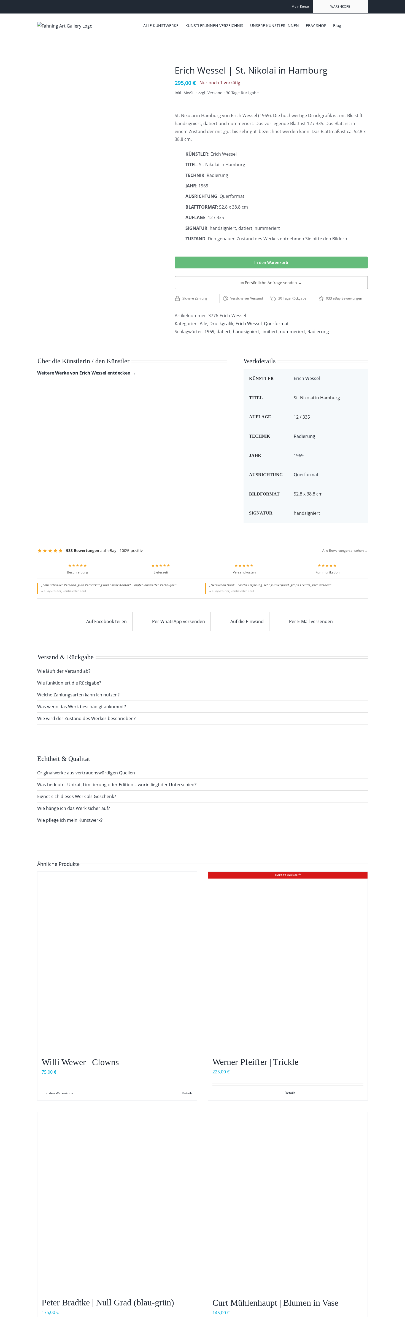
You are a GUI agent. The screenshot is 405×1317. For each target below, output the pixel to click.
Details (187, 1093)
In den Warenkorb (271, 262)
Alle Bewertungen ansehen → (345, 550)
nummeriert (292, 331)
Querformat (276, 324)
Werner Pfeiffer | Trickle (255, 1062)
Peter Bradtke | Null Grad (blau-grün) (108, 1302)
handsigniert (246, 331)
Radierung (318, 331)
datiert (224, 331)
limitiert (269, 331)
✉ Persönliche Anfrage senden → (271, 282)
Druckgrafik (221, 324)
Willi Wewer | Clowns (80, 1062)
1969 (209, 331)
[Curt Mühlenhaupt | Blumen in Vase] (288, 1202)
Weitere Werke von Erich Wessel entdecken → (86, 373)
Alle (203, 324)
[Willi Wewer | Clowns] (117, 961)
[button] (359, 25)
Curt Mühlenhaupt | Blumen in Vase (275, 1303)
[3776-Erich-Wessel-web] (97, 70)
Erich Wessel (249, 324)
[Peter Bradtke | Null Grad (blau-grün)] (117, 1201)
